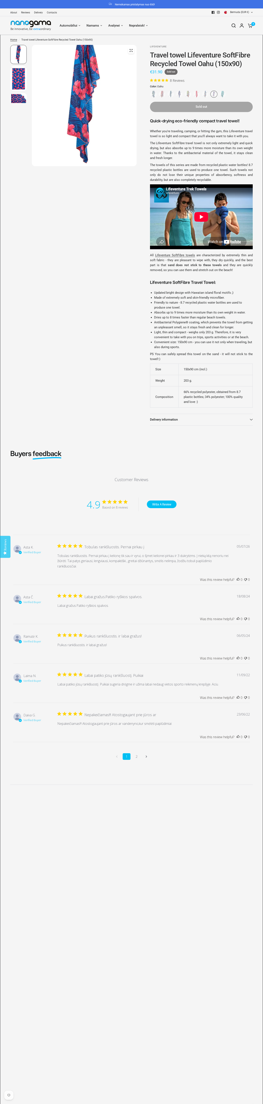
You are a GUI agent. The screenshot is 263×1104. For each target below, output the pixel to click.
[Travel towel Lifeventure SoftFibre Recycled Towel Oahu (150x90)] (214, 94)
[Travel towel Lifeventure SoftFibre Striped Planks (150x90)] (188, 94)
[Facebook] (213, 12)
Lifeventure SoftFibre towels (175, 255)
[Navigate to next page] (146, 756)
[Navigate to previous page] (117, 756)
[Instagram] (218, 12)
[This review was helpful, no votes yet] (238, 579)
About (13, 12)
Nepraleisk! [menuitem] (137, 25)
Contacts (52, 12)
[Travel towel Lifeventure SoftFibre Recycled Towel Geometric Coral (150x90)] (196, 94)
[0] (249, 25)
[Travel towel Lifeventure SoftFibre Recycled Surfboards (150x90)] (205, 94)
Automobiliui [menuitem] (68, 25)
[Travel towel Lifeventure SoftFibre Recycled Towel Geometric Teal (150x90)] (222, 94)
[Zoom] (131, 50)
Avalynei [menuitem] (114, 25)
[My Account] (242, 25)
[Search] (234, 25)
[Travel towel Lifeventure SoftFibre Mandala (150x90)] (162, 94)
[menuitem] (14, 13)
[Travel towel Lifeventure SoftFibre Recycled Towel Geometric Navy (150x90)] (170, 94)
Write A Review (161, 504)
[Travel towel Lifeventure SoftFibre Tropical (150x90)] (153, 94)
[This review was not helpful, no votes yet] (245, 579)
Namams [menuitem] (93, 25)
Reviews (25, 12)
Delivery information (164, 419)
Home (13, 39)
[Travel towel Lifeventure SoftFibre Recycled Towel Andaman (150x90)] (179, 94)
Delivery (38, 12)
